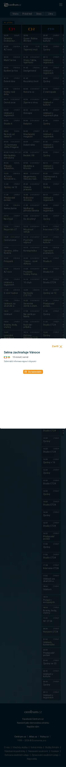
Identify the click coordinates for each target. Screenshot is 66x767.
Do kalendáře (34, 372)
